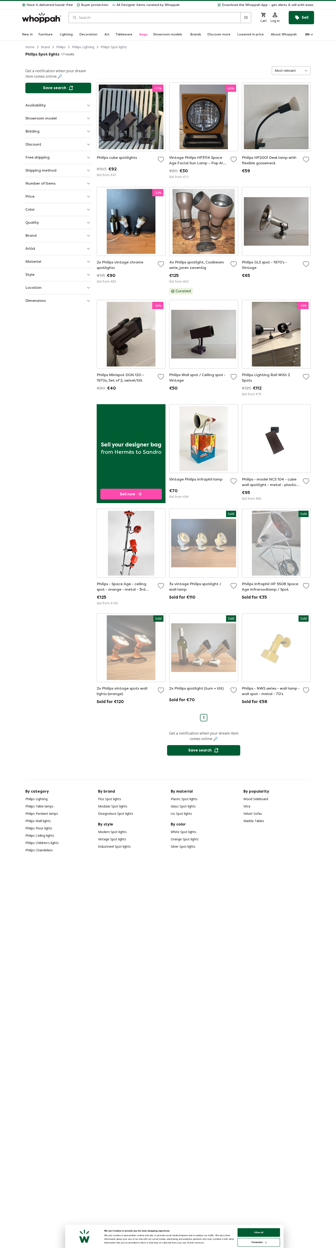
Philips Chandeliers (39, 850)
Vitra (246, 806)
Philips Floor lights (38, 828)
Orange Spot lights (185, 839)
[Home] (41, 18)
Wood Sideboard (255, 799)
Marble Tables (253, 821)
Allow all (258, 1232)
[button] (248, 5)
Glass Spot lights (183, 806)
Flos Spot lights (109, 799)
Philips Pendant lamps (41, 813)
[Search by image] (245, 17)
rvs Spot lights (181, 813)
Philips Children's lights (42, 843)
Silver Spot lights (183, 846)
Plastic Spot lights (184, 799)
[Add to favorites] (160, 159)
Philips (61, 47)
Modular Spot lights (112, 806)
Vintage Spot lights (112, 839)
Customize (257, 1242)
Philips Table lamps (39, 806)
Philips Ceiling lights (39, 835)
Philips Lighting (83, 47)
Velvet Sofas (252, 813)
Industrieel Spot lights (114, 846)
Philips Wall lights (38, 821)
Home (30, 47)
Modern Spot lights (112, 832)
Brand (45, 47)
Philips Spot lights (114, 47)
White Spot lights (183, 832)
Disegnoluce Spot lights (115, 813)
